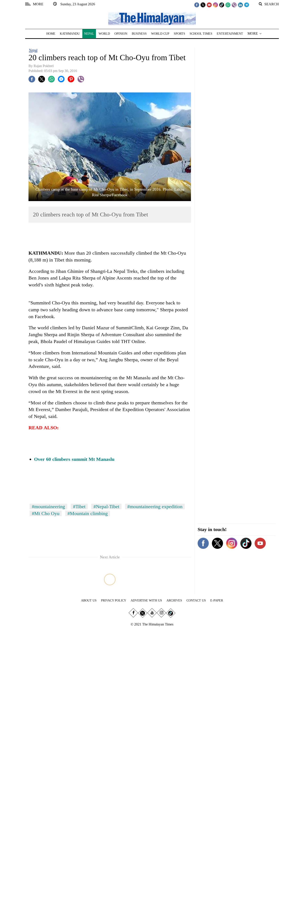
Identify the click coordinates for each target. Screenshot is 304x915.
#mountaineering (48, 506)
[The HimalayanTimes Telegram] (246, 4)
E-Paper (216, 600)
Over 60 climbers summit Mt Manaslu (74, 459)
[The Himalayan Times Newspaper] (152, 18)
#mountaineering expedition (154, 506)
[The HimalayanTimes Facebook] (196, 4)
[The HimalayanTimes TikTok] (221, 4)
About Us (89, 600)
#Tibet (79, 506)
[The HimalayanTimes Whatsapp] (227, 4)
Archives (174, 600)
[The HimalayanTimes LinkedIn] (240, 4)
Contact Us (196, 600)
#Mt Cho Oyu (45, 513)
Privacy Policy (113, 600)
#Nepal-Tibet (106, 506)
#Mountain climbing (87, 513)
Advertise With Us (146, 600)
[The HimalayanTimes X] (203, 4)
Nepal (33, 50)
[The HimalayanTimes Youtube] (209, 4)
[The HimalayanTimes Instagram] (215, 4)
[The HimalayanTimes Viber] (234, 4)
